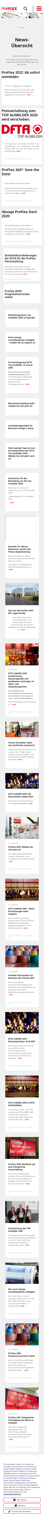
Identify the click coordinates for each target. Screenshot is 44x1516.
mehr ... (30, 95)
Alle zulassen (22, 1500)
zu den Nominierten (19, 803)
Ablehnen (22, 1506)
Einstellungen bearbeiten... (22, 1511)
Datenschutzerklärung (12, 1494)
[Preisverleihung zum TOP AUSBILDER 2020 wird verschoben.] (22, 132)
